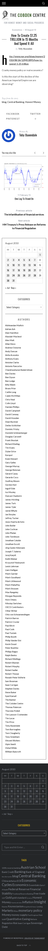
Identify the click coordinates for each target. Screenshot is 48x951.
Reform (33, 919)
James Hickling (12, 499)
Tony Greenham (12, 736)
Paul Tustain (10, 633)
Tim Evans (10, 447)
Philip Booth (11, 636)
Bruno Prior (10, 388)
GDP (3, 898)
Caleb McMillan (12, 395)
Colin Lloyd (10, 403)
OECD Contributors (14, 607)
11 (19, 265)
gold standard (19, 897)
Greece (29, 898)
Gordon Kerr (11, 484)
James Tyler (10, 507)
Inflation (28, 902)
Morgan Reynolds (13, 596)
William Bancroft (13, 751)
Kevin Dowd (10, 644)
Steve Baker (10, 692)
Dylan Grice (10, 451)
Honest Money (33, 101)
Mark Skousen (11, 588)
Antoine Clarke (12, 362)
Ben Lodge (10, 381)
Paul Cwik (9, 629)
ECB (19, 881)
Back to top (22, 945)
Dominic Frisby (12, 429)
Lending (40, 907)
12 (24, 265)
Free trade (39, 893)
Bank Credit (8, 872)
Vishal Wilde (11, 748)
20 (29, 270)
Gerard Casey (11, 473)
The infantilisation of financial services (24, 212)
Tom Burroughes (12, 729)
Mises (15, 911)
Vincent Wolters (12, 740)
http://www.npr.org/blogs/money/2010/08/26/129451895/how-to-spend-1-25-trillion (27, 60)
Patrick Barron (12, 618)
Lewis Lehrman (12, 566)
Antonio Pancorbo (13, 366)
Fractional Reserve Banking (23, 894)
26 (24, 275)
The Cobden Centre (14, 703)
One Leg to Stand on (24, 198)
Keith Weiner (11, 559)
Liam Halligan (11, 570)
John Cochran (11, 529)
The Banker (10, 699)
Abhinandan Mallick (14, 325)
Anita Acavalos (12, 355)
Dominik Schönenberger (16, 433)
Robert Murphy (12, 666)
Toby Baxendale (25, 48)
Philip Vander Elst (13, 640)
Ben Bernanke (7, 877)
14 (35, 265)
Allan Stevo (10, 344)
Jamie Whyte (11, 510)
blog (4, 101)
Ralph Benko (11, 655)
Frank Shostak (11, 440)
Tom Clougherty (12, 733)
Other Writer (11, 610)
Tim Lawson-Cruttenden (16, 714)
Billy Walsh (10, 384)
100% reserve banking (11, 868)
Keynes (4, 907)
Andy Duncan (11, 351)
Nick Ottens (11, 599)
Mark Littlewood (13, 581)
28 (35, 275)
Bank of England (35, 871)
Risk (15, 923)
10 (14, 265)
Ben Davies (10, 373)
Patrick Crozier (12, 622)
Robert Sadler (11, 670)
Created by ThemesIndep (34, 938)
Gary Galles (10, 462)
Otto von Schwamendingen (17, 614)
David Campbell (12, 410)
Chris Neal (10, 399)
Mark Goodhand (12, 577)
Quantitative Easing (18, 919)
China (5, 880)
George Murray (12, 466)
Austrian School (33, 867)
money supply (19, 914)
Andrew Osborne (13, 347)
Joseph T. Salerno (13, 551)
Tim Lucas (10, 718)
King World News (30, 907)
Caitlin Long (10, 392)
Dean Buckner (11, 421)
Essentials (34, 885)
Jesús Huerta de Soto (14, 522)
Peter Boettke (11, 648)
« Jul (7, 287)
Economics (17, 30)
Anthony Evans (12, 358)
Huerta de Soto (16, 903)
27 (29, 275)
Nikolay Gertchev (13, 603)
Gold (8, 897)
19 (24, 270)
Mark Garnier (11, 573)
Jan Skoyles (10, 514)
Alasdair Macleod (13, 336)
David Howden (12, 418)
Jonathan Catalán (13, 540)
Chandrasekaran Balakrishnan (18, 370)
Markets (7, 910)
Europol (8, 455)
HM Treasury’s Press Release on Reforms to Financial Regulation (24, 224)
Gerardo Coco (11, 477)
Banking (19, 872)
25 (19, 275)
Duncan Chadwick (13, 496)
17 (13, 270)
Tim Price (9, 722)
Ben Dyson (10, 377)
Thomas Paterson (13, 707)
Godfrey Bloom (12, 481)
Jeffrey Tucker (12, 518)
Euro (42, 885)
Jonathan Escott (12, 544)
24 (13, 275)
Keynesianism (15, 906)
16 (8, 270)
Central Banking (15, 101)
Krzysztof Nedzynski (15, 562)
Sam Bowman (11, 681)
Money (6, 914)
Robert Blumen (12, 662)
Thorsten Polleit (12, 711)
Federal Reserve (18, 889)
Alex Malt (9, 340)
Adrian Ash (10, 329)
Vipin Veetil (10, 744)
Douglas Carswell (13, 436)
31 (13, 280)
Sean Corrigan (11, 685)
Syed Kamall (10, 696)
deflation (13, 881)
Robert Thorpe (12, 673)
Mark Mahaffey (12, 585)
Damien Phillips (12, 407)
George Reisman (12, 470)
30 (8, 280)
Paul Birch (10, 625)
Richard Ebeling (12, 444)
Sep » (13, 287)
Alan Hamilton (11, 332)
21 (35, 270)
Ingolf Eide (10, 488)
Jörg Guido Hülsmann (15, 547)
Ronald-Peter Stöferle (15, 677)
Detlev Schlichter (13, 425)
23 (8, 275)
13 (29, 265)
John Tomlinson (12, 536)
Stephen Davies (12, 688)
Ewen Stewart (11, 458)
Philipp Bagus (11, 651)
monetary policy (30, 910)
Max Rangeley (11, 592)
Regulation (7, 923)
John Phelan (10, 533)
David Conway (12, 414)
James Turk (10, 503)
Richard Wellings (13, 659)
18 (19, 270)
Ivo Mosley (10, 492)
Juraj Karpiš (10, 555)
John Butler (10, 525)
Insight (40, 901)
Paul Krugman (33, 915)
